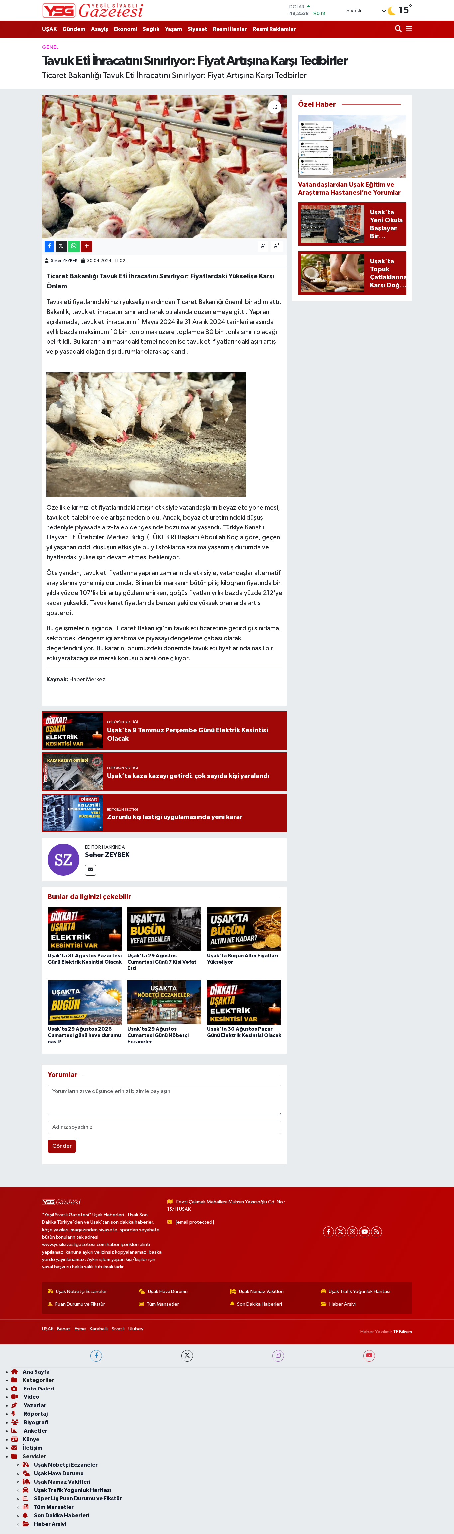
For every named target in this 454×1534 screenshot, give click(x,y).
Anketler (35, 1431)
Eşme (80, 1328)
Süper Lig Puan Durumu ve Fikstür (78, 1498)
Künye (31, 1439)
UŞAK (49, 29)
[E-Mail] (90, 870)
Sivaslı (118, 1328)
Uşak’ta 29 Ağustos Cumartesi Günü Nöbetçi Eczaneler (158, 1035)
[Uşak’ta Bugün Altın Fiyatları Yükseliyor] (244, 929)
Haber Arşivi (342, 1304)
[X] (340, 1231)
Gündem (73, 29)
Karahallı (99, 1328)
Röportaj (35, 1414)
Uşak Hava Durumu (168, 1291)
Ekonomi (125, 29)
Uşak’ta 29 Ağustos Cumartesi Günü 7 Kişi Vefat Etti (161, 962)
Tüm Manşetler (163, 1304)
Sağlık (151, 29)
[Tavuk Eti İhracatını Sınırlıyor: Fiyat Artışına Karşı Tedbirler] (164, 166)
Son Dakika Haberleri (259, 1304)
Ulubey (135, 1328)
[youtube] (369, 1356)
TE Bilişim (402, 1331)
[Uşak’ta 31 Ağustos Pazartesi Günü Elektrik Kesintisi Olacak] (85, 929)
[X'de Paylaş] (61, 246)
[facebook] (96, 1356)
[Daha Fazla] (86, 246)
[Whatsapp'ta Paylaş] (74, 246)
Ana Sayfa (36, 1372)
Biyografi (35, 1422)
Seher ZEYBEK (64, 261)
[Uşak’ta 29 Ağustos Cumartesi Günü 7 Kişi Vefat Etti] (164, 929)
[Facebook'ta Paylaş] (49, 246)
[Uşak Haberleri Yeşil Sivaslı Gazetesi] (92, 10)
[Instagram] (352, 1231)
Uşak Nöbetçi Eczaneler (81, 1291)
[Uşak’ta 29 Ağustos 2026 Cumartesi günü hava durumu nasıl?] (85, 1002)
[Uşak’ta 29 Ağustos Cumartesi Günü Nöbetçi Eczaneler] (164, 1002)
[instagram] (278, 1356)
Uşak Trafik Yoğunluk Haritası (359, 1291)
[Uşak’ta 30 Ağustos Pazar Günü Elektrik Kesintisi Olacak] (244, 1002)
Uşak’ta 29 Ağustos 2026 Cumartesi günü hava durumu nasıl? (84, 1035)
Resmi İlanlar (230, 29)
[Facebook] (328, 1231)
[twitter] (187, 1356)
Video (31, 1397)
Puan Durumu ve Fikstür (80, 1304)
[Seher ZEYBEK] (63, 859)
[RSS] (376, 1231)
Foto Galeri (38, 1388)
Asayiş (99, 29)
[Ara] (399, 29)
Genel (50, 47)
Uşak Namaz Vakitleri (261, 1291)
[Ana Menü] (407, 29)
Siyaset (197, 29)
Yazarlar (34, 1405)
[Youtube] (364, 1231)
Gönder (62, 1146)
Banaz (64, 1328)
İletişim (32, 1448)
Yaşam (173, 29)
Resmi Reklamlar (274, 29)
